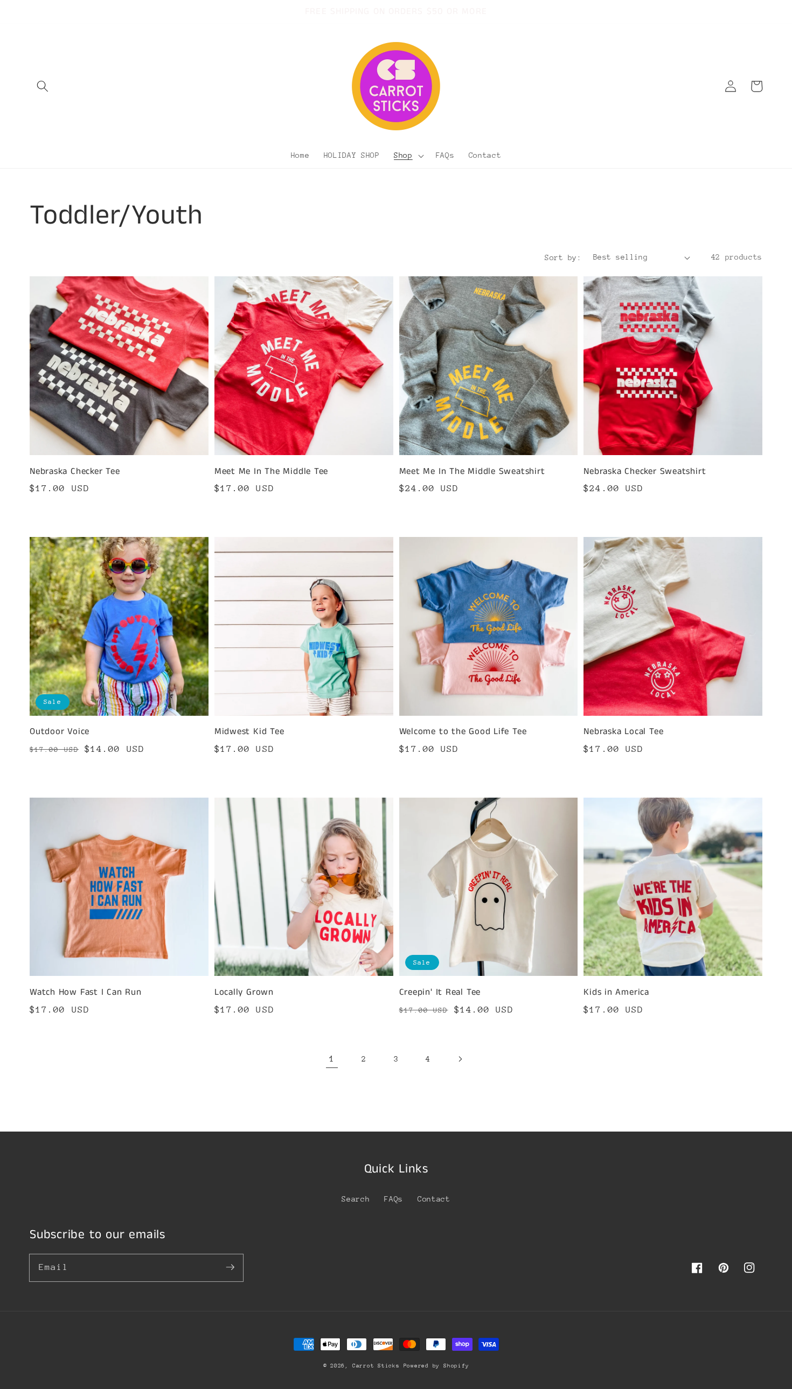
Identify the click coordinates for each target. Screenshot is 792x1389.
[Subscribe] (230, 1267)
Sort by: (563, 257)
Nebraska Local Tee (623, 731)
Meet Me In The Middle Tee (271, 471)
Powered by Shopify (436, 1366)
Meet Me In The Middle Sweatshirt (472, 471)
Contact (434, 1199)
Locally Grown (244, 992)
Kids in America (616, 992)
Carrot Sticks (378, 1366)
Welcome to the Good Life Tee (463, 731)
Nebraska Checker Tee (75, 471)
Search (356, 1199)
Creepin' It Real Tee (440, 992)
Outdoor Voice (59, 731)
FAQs (393, 1199)
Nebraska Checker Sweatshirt (644, 471)
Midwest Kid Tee (249, 731)
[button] (42, 86)
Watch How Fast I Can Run (86, 992)
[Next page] (460, 1059)
